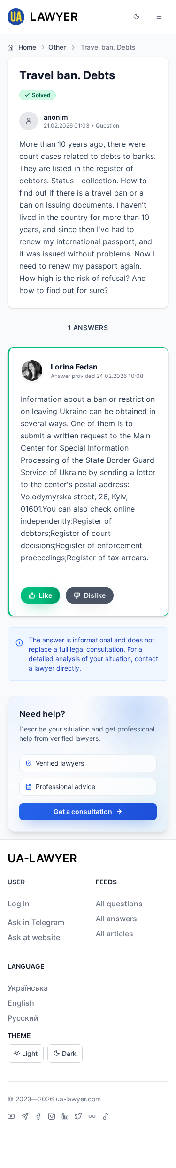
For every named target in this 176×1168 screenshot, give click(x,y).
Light (30, 1053)
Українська (28, 988)
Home (27, 47)
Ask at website (34, 937)
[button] (136, 17)
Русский (23, 1018)
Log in (19, 903)
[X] (79, 1117)
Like (45, 595)
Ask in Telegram (36, 922)
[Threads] (93, 1117)
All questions (119, 903)
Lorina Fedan (74, 366)
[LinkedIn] (66, 1117)
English (21, 1003)
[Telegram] (26, 1117)
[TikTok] (105, 1117)
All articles (114, 933)
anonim (56, 117)
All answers (116, 918)
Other (57, 47)
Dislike (95, 595)
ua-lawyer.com (78, 1099)
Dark (69, 1053)
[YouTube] (12, 1117)
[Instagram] (53, 1117)
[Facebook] (39, 1117)
